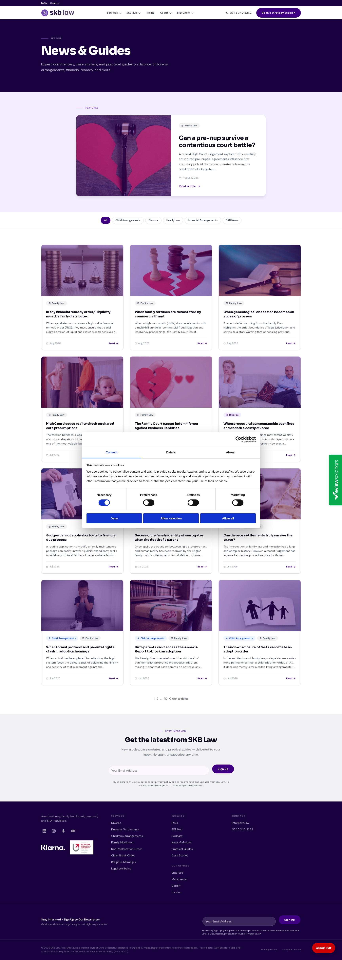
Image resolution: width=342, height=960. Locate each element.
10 (165, 699)
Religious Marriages (123, 862)
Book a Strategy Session (278, 12)
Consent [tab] (112, 452)
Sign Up (223, 769)
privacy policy (163, 781)
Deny (114, 518)
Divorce (116, 823)
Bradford (177, 872)
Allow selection (171, 518)
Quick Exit (324, 948)
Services (112, 12)
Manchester (179, 879)
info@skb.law (240, 823)
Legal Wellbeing (121, 868)
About (164, 12)
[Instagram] (54, 831)
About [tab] (230, 452)
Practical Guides (182, 849)
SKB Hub (131, 12)
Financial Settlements (125, 829)
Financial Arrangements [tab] (203, 220)
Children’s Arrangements (127, 836)
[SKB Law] (57, 12)
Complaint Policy (291, 949)
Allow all (228, 518)
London (176, 892)
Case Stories (180, 855)
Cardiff (176, 885)
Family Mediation (122, 842)
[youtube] (73, 831)
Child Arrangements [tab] (127, 220)
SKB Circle (183, 12)
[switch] (148, 502)
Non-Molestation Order (126, 849)
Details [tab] (171, 452)
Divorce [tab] (153, 220)
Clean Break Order (123, 855)
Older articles (179, 699)
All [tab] (105, 220)
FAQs (44, 3)
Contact (55, 3)
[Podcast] (63, 831)
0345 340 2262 (242, 829)
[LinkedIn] (44, 831)
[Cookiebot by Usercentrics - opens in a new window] (238, 439)
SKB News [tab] (232, 220)
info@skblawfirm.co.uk (191, 785)
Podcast (177, 836)
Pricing (150, 12)
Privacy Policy (269, 949)
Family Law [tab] (173, 220)
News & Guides (181, 842)
